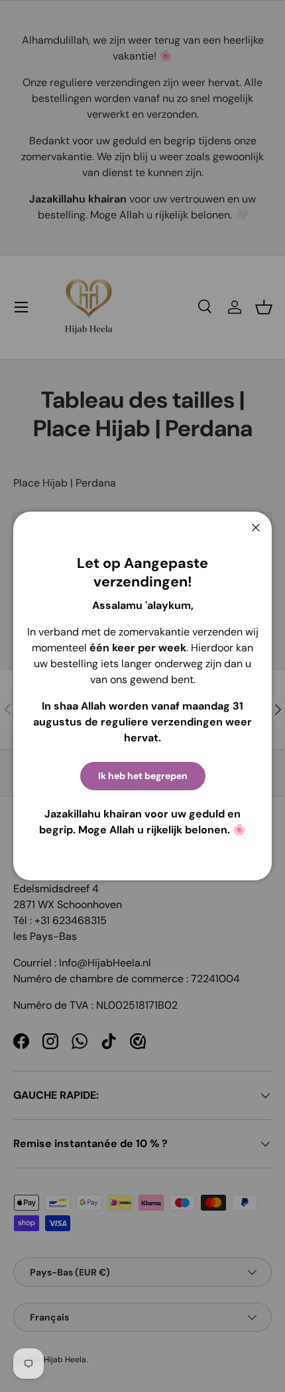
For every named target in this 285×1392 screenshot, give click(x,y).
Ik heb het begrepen (143, 776)
